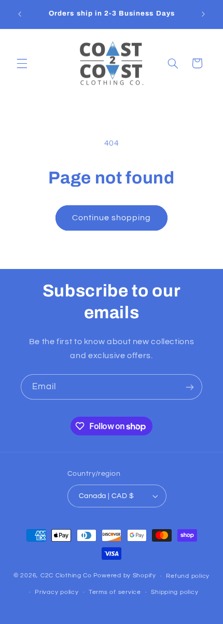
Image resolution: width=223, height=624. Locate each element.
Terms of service (115, 592)
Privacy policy (56, 592)
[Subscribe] (190, 387)
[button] (22, 63)
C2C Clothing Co (66, 576)
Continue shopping (111, 218)
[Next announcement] (203, 14)
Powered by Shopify (124, 576)
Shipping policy (174, 592)
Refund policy (188, 576)
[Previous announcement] (19, 14)
